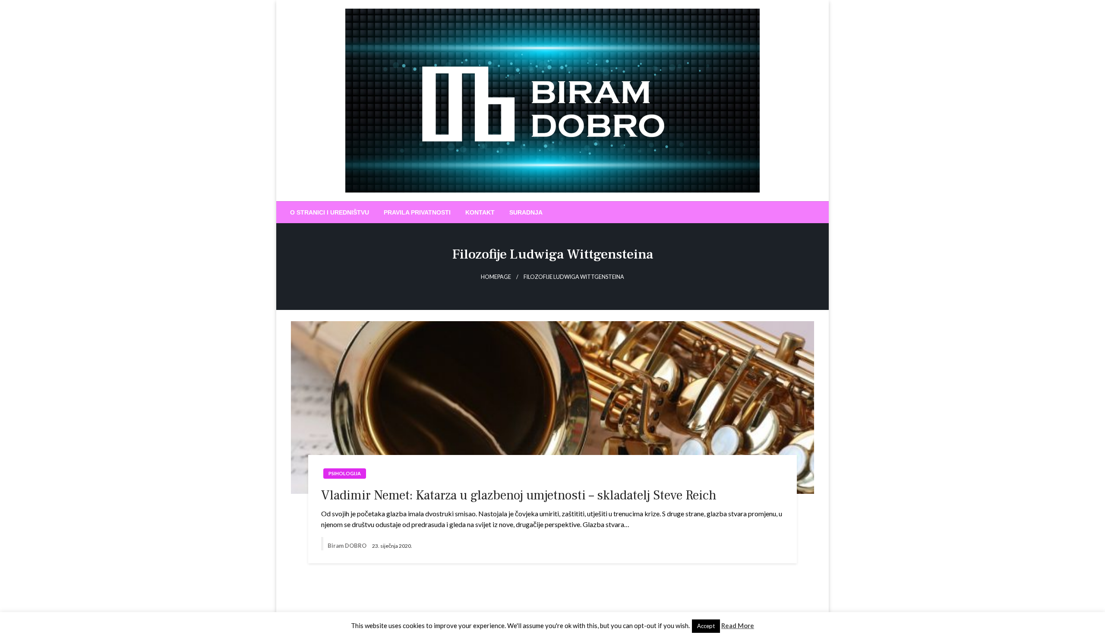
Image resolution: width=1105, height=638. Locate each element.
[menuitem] (329, 212)
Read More (737, 625)
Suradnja (526, 212)
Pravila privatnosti (417, 212)
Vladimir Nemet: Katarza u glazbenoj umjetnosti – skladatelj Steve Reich (519, 495)
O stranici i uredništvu (329, 212)
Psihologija (344, 473)
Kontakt (480, 212)
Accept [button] (706, 625)
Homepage (496, 277)
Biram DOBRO (348, 545)
